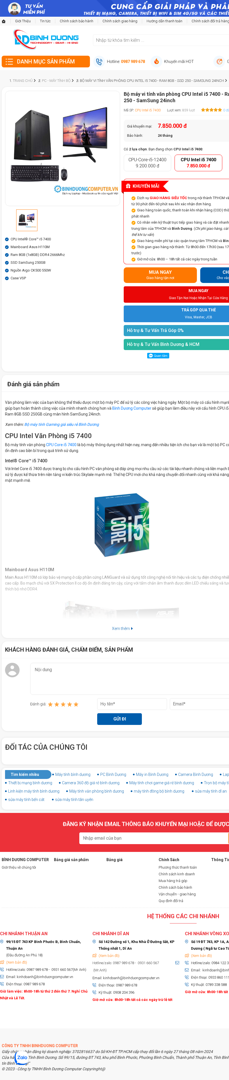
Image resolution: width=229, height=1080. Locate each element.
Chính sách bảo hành (76, 21)
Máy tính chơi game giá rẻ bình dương (161, 783)
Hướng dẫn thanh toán (164, 21)
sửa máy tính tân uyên (74, 799)
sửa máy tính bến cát (26, 799)
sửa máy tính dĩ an (211, 791)
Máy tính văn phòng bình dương (96, 791)
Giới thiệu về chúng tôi (19, 867)
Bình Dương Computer (131, 408)
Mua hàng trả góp (173, 881)
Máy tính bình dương (72, 774)
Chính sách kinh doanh (177, 874)
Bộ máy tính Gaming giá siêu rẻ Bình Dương (61, 424)
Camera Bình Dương (195, 774)
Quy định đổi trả (171, 901)
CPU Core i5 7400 (61, 445)
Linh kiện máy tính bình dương (33, 791)
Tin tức (45, 21)
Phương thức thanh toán (178, 867)
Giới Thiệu (23, 21)
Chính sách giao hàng (119, 21)
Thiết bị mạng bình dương (30, 783)
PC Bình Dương (113, 774)
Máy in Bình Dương (152, 774)
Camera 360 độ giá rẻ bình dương (91, 783)
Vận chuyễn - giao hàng (177, 894)
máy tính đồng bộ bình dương (159, 791)
